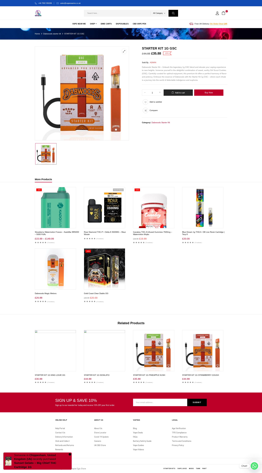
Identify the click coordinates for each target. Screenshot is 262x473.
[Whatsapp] (254, 466)
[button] (224, 13)
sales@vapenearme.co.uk (70, 3)
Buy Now (209, 92)
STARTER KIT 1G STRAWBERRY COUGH (200, 375)
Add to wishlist (156, 102)
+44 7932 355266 (45, 3)
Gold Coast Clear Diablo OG (96, 293)
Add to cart (180, 93)
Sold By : (146, 62)
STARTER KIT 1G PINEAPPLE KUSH (149, 375)
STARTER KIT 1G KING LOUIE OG (50, 375)
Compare (154, 110)
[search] (173, 13)
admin (153, 62)
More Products (43, 179)
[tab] (43, 179)
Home (37, 34)
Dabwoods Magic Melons (45, 293)
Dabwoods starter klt (52, 34)
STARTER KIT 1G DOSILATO (96, 375)
